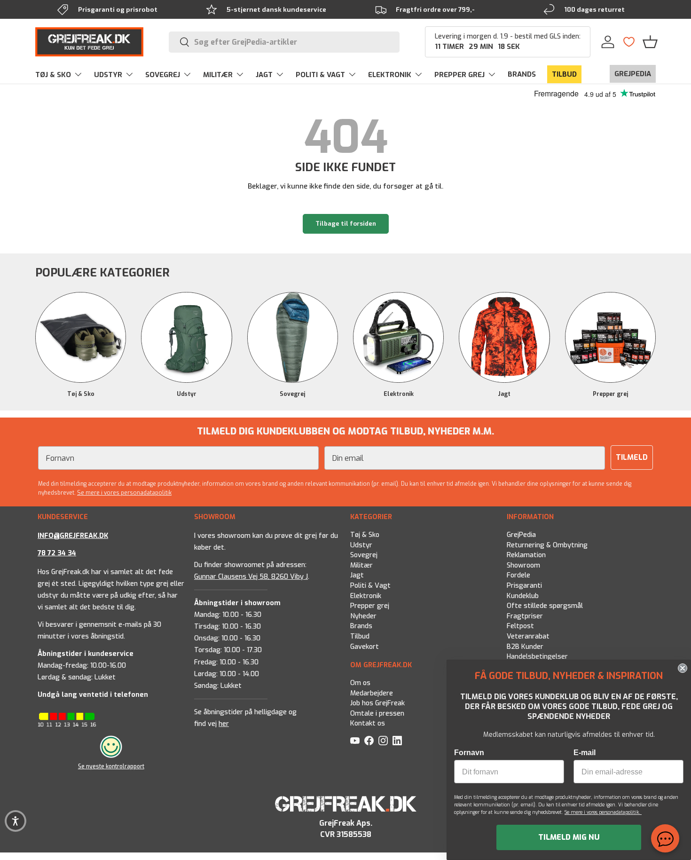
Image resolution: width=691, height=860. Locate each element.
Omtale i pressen (377, 713)
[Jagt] (504, 337)
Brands (361, 626)
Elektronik (399, 394)
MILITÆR (218, 74)
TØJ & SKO (53, 74)
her (224, 723)
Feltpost (520, 626)
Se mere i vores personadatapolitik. (603, 812)
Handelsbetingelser (537, 657)
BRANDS (522, 74)
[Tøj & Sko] (81, 337)
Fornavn (469, 753)
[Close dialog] (682, 668)
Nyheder (363, 616)
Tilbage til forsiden (345, 224)
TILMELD (632, 457)
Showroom (523, 565)
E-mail (584, 753)
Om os (360, 683)
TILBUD (564, 74)
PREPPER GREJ (459, 74)
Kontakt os (367, 723)
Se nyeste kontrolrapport (111, 766)
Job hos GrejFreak (377, 703)
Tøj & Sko (80, 394)
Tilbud (359, 636)
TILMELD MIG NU (569, 837)
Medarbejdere (371, 692)
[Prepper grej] (610, 337)
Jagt (504, 394)
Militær (361, 565)
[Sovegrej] (293, 337)
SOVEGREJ (162, 74)
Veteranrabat (528, 636)
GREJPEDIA (632, 74)
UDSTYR (108, 74)
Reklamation (526, 555)
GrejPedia (521, 534)
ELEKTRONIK (389, 74)
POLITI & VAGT (320, 74)
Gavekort (364, 646)
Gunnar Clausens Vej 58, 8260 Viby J (251, 576)
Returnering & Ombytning (547, 545)
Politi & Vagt (370, 585)
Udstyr (186, 394)
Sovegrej (292, 394)
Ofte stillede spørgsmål (545, 606)
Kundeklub (523, 596)
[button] (650, 42)
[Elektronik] (398, 337)
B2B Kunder (525, 646)
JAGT (264, 74)
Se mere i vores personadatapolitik (124, 493)
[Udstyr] (186, 337)
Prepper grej (610, 394)
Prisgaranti (524, 585)
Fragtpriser (525, 616)
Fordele (518, 575)
